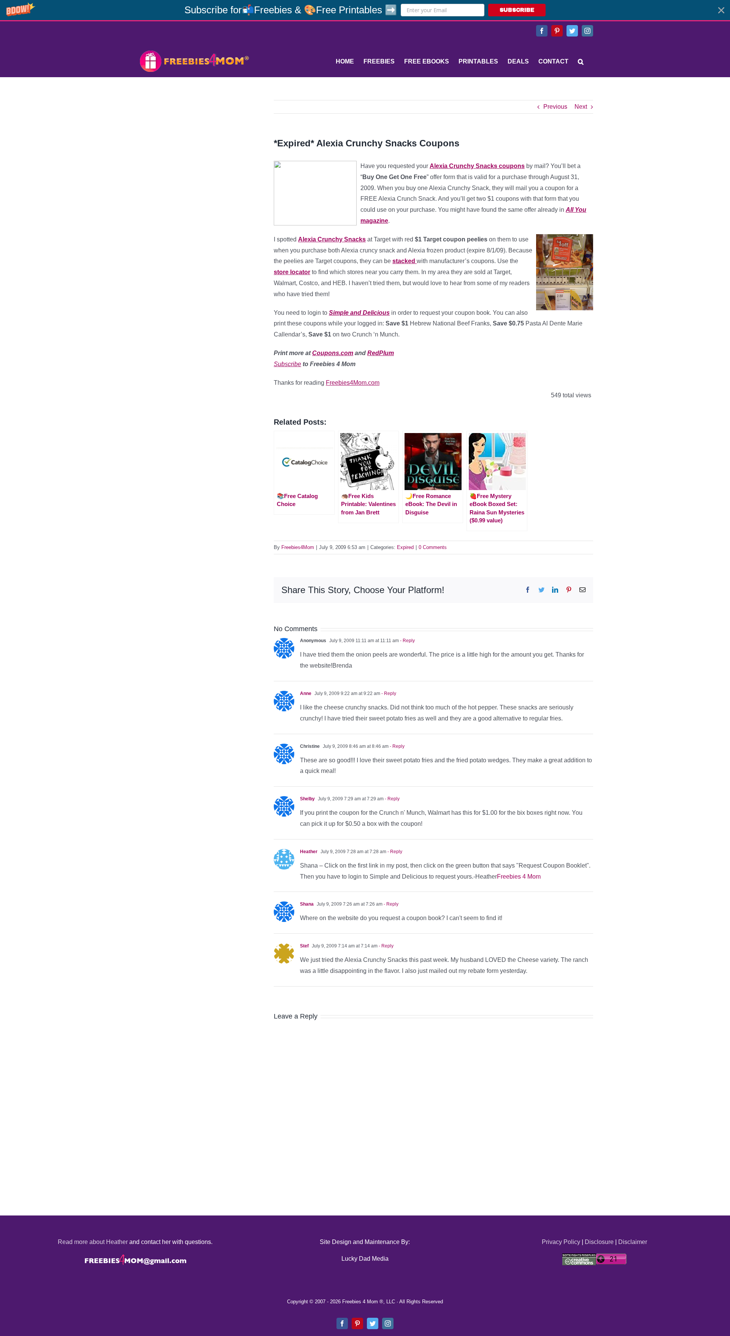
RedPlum (380, 353)
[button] (365, 10)
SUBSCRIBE (517, 10)
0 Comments (433, 547)
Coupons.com (332, 353)
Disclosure (599, 1242)
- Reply (407, 640)
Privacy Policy (561, 1242)
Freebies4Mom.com (352, 382)
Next (580, 106)
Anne (305, 693)
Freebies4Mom (297, 547)
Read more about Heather (93, 1242)
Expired (405, 547)
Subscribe (287, 364)
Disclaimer (632, 1242)
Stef (304, 946)
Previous (555, 106)
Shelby (307, 798)
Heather (308, 851)
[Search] (581, 61)
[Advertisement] (194, 147)
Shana (307, 904)
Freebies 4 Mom (519, 876)
